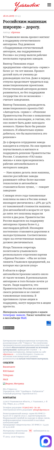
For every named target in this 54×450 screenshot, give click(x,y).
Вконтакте (9, 366)
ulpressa (15, 32)
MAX (24, 317)
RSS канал (8, 371)
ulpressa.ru (8, 354)
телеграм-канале (14, 314)
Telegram (8, 375)
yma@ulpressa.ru (41, 410)
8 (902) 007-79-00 (31, 407)
